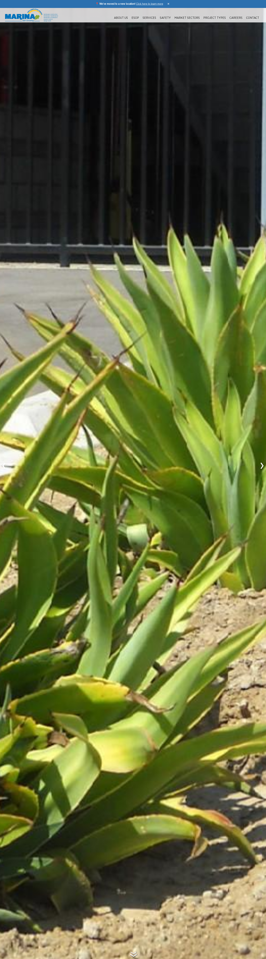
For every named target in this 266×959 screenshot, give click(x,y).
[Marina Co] (31, 15)
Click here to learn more (149, 4)
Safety (165, 17)
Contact (252, 17)
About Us (121, 17)
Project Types (214, 17)
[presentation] (4, 465)
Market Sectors (187, 17)
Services (149, 17)
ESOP (135, 17)
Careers (235, 17)
